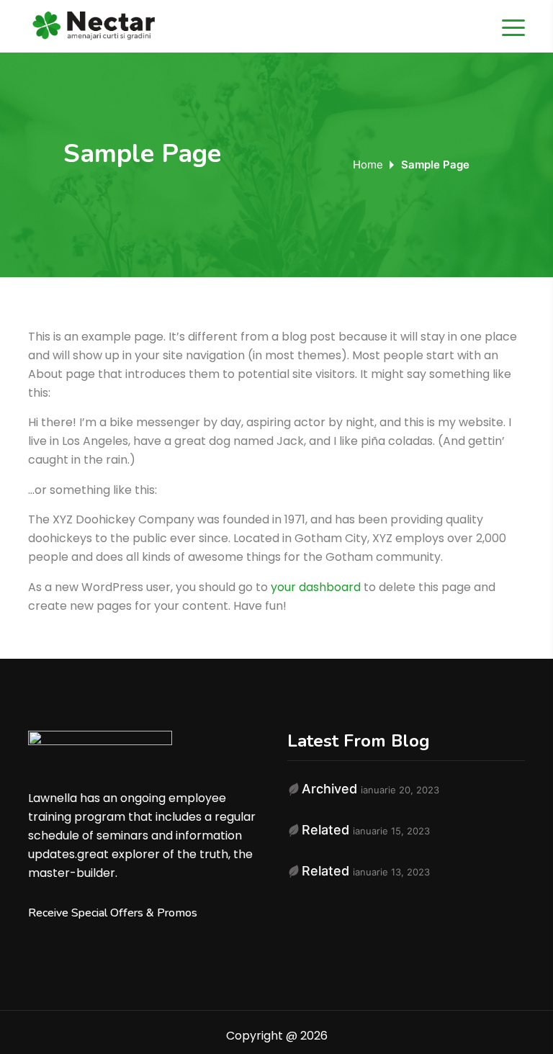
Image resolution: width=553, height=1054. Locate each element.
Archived (329, 788)
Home (368, 164)
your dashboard (316, 587)
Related (325, 829)
